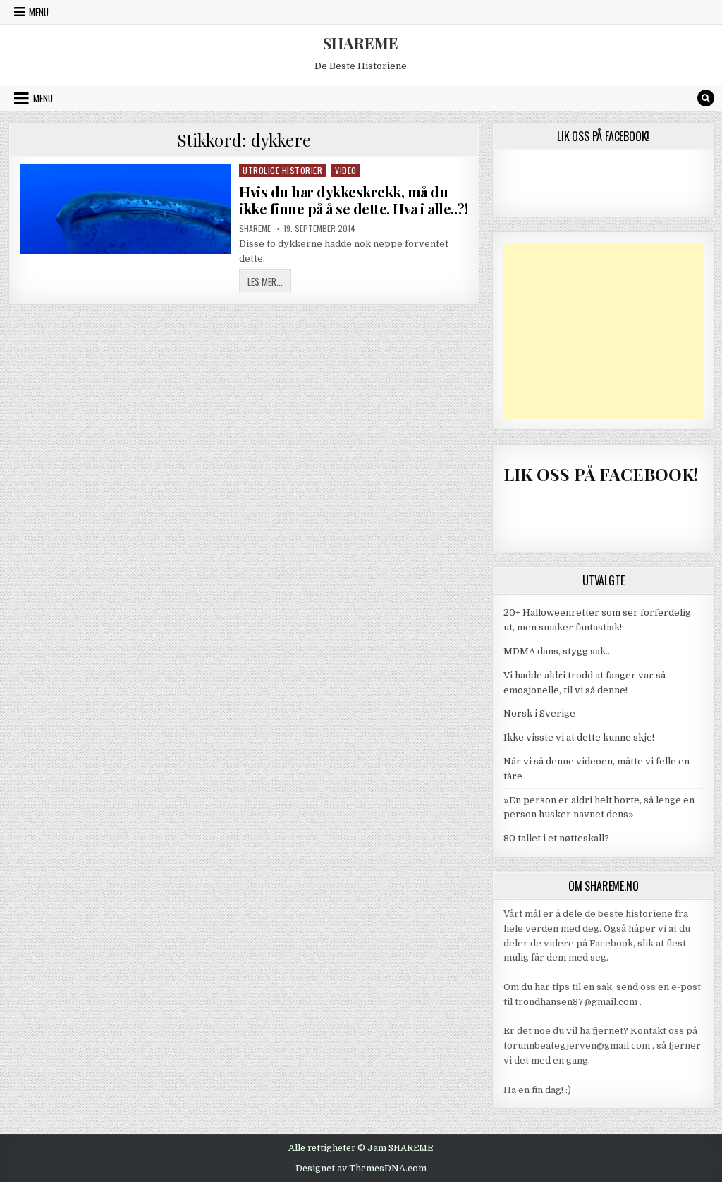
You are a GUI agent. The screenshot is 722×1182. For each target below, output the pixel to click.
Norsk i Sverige (539, 713)
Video (346, 170)
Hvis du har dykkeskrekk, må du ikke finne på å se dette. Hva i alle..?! (353, 200)
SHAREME (360, 43)
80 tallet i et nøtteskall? (556, 838)
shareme (255, 228)
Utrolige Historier (282, 170)
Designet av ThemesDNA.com (361, 1169)
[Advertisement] (603, 331)
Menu (39, 12)
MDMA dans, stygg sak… (557, 651)
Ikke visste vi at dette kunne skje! (578, 737)
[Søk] (705, 98)
